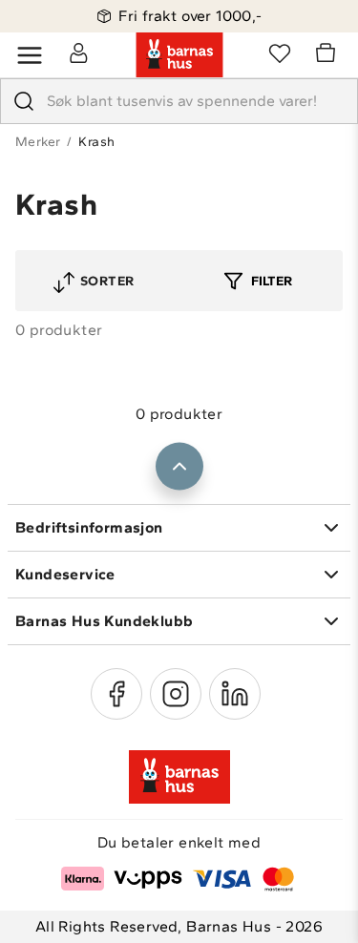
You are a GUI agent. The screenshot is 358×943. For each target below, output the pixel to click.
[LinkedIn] (235, 694)
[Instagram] (175, 694)
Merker (37, 142)
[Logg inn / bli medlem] (78, 52)
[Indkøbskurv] (328, 55)
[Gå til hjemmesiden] (179, 55)
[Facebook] (116, 694)
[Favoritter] (280, 52)
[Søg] (24, 101)
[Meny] (29, 55)
